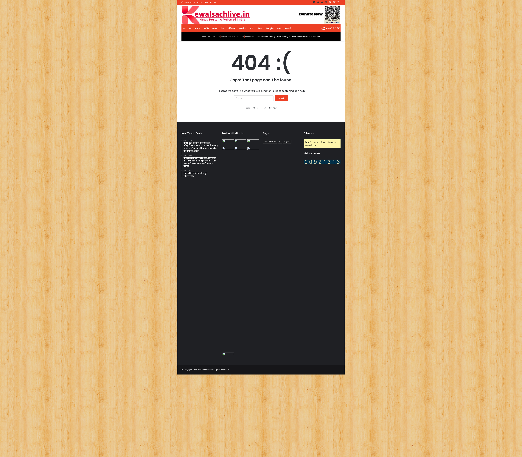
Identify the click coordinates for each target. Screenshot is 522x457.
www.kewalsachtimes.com (232, 36)
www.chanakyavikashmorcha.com (306, 36)
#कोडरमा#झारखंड (270, 142)
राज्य (196, 28)
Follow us (309, 133)
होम (184, 28)
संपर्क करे (288, 28)
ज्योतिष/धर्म (231, 28)
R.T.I (252, 28)
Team (264, 108)
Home (247, 108)
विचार (222, 28)
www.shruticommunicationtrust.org (260, 36)
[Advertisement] (81, 415)
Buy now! (273, 108)
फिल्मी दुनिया (270, 28)
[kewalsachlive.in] (261, 14)
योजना (260, 28)
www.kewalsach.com (211, 36)
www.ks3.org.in (283, 36)
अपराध (214, 28)
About (255, 108)
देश (190, 28)
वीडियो (279, 28)
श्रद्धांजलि (287, 142)
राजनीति (206, 28)
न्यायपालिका (242, 28)
